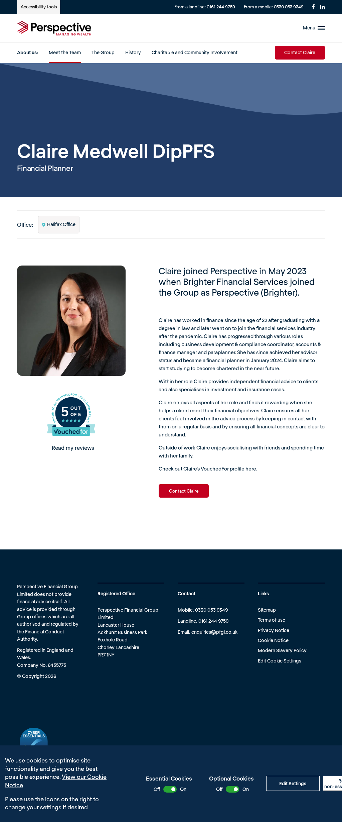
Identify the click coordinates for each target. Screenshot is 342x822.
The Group (103, 52)
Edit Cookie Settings (279, 660)
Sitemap (267, 610)
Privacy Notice (273, 630)
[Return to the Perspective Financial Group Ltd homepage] (54, 28)
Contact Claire (299, 52)
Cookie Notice (273, 640)
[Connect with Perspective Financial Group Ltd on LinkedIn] (322, 7)
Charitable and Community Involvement (194, 52)
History (133, 52)
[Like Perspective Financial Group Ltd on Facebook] (313, 6)
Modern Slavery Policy (282, 650)
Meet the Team (65, 52)
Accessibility (39, 6)
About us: (27, 52)
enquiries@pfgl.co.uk (214, 632)
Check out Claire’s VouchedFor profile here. (208, 469)
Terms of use (271, 620)
